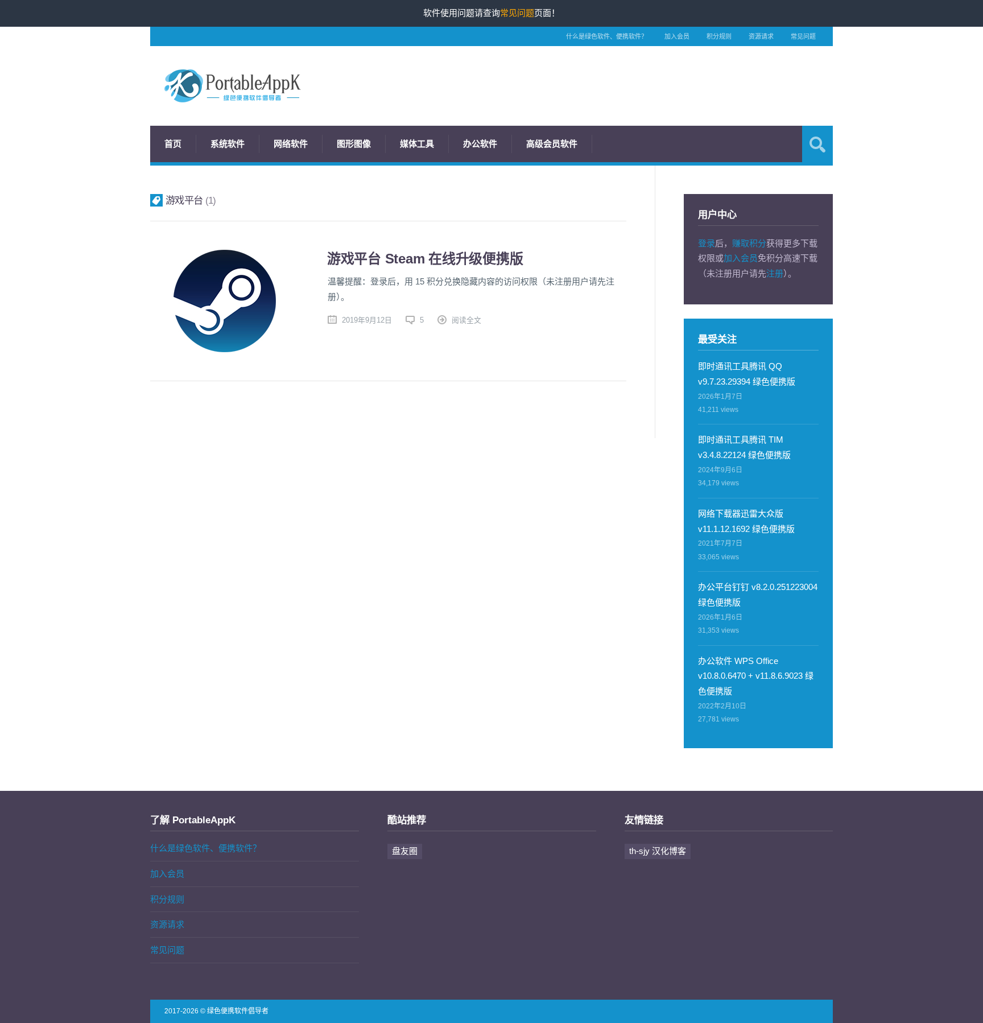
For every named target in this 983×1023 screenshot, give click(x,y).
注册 (774, 273)
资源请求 (761, 36)
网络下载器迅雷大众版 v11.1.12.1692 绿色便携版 (746, 521)
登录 (706, 243)
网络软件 (291, 143)
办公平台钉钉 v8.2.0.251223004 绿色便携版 (757, 594)
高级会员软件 (551, 143)
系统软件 (227, 143)
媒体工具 (417, 143)
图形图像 (354, 143)
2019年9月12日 (367, 320)
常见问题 (803, 36)
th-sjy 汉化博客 (657, 851)
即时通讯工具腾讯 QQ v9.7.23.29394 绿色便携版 (746, 373)
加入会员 (676, 36)
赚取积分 (749, 243)
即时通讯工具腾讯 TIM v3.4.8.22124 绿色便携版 (744, 447)
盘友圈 (405, 851)
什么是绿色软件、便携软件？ (606, 36)
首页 (172, 143)
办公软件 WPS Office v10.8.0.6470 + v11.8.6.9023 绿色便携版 (755, 676)
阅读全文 (466, 320)
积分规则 (719, 36)
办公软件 (480, 143)
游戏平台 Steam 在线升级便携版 (425, 258)
